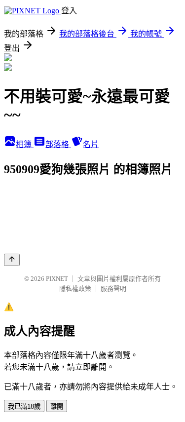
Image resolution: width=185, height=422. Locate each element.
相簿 (25, 144)
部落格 (58, 144)
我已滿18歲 (24, 406)
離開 (56, 406)
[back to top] (12, 260)
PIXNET (57, 278)
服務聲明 (113, 288)
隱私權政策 (75, 288)
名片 (91, 144)
